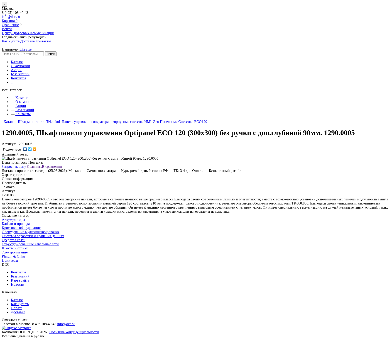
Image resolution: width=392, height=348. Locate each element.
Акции (16, 70)
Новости (17, 284)
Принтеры (10, 260)
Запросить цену (14, 166)
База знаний (20, 74)
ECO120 (200, 122)
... (12, 82)
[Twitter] (29, 149)
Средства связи (13, 240)
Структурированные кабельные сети (30, 244)
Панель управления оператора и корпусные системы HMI (106, 122)
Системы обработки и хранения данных (33, 236)
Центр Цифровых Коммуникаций (28, 33)
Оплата (16, 308)
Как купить (20, 304)
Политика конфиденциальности (74, 332)
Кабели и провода (16, 224)
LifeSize (26, 49)
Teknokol (53, 122)
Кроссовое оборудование (21, 228)
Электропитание (15, 252)
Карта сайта (20, 280)
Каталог (17, 62)
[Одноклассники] (34, 149)
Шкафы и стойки (31, 122)
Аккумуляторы (13, 219)
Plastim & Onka (13, 256)
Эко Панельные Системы (172, 122)
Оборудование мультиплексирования (30, 232)
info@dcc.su (11, 17)
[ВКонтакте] (25, 149)
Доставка (18, 312)
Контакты (18, 78)
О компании (20, 66)
